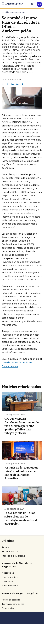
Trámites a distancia (11, 551)
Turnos (5, 547)
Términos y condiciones (13, 604)
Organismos (7, 581)
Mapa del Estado (10, 586)
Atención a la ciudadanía (13, 556)
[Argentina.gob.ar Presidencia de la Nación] (12, 4)
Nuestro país (8, 573)
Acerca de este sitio (11, 600)
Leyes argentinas (10, 577)
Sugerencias (8, 608)
